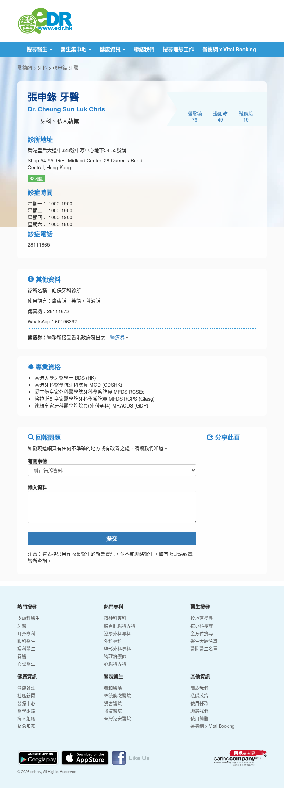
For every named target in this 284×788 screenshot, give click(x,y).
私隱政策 (199, 695)
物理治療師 (115, 656)
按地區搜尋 (201, 618)
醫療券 (117, 337)
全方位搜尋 (201, 633)
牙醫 (21, 626)
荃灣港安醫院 (117, 718)
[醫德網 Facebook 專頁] (130, 757)
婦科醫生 (26, 648)
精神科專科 (115, 618)
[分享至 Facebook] (215, 453)
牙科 (42, 67)
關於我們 (199, 688)
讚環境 (246, 116)
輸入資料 (37, 487)
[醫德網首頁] (45, 20)
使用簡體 (199, 718)
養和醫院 (113, 688)
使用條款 (199, 703)
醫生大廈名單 (204, 641)
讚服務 (220, 116)
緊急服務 (26, 726)
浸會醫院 (113, 703)
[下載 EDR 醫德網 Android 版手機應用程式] (38, 757)
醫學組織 (26, 711)
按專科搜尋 (201, 626)
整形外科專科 (117, 648)
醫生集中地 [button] (74, 49)
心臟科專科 (115, 664)
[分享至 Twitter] (233, 453)
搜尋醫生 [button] (38, 49)
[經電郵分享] (233, 470)
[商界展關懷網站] (240, 758)
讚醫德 (194, 116)
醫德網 (24, 67)
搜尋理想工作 (178, 49)
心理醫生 (26, 664)
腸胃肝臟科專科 (119, 626)
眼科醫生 (26, 641)
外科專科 (113, 641)
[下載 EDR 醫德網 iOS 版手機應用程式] (85, 757)
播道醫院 (113, 711)
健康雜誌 (26, 688)
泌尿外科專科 (117, 633)
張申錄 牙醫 (65, 67)
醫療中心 (26, 703)
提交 (112, 538)
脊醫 (21, 656)
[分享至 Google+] (215, 470)
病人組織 (26, 718)
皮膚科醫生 (28, 618)
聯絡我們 (144, 49)
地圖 (38, 178)
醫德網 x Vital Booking (229, 49)
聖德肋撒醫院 (117, 695)
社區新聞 (26, 695)
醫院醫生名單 (204, 648)
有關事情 (37, 460)
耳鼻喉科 (26, 633)
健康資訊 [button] (111, 49)
